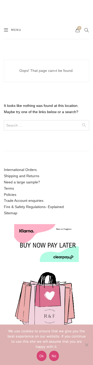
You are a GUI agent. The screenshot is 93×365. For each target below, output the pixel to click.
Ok (41, 356)
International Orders (20, 170)
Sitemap (10, 213)
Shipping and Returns (21, 176)
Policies (10, 194)
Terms (9, 188)
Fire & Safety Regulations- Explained (34, 207)
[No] (86, 344)
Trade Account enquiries (23, 200)
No (54, 356)
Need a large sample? (22, 182)
